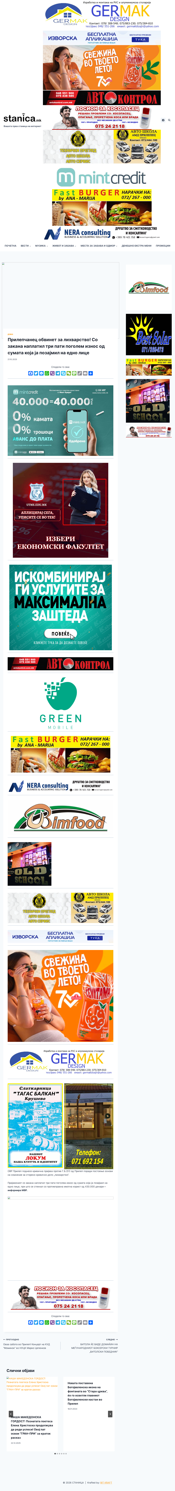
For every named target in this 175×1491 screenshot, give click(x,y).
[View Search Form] (169, 120)
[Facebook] (163, 120)
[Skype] (63, 373)
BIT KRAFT (106, 1482)
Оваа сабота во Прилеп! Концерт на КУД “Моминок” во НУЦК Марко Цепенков (26, 1343)
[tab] (55, 1453)
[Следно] (110, 1414)
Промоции (163, 245)
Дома (10, 334)
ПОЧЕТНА (10, 245)
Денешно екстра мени (136, 245)
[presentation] (32, 1394)
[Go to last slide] (11, 1414)
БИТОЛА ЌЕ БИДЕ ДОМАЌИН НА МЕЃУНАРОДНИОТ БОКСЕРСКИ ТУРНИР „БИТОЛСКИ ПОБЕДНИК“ (94, 1345)
